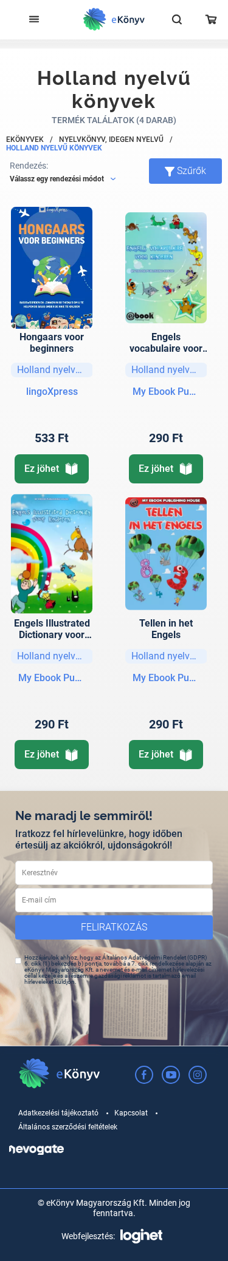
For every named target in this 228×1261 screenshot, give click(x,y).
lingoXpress (52, 391)
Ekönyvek (25, 139)
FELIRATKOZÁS (114, 927)
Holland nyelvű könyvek (54, 148)
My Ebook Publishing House (166, 391)
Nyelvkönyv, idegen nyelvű (111, 139)
